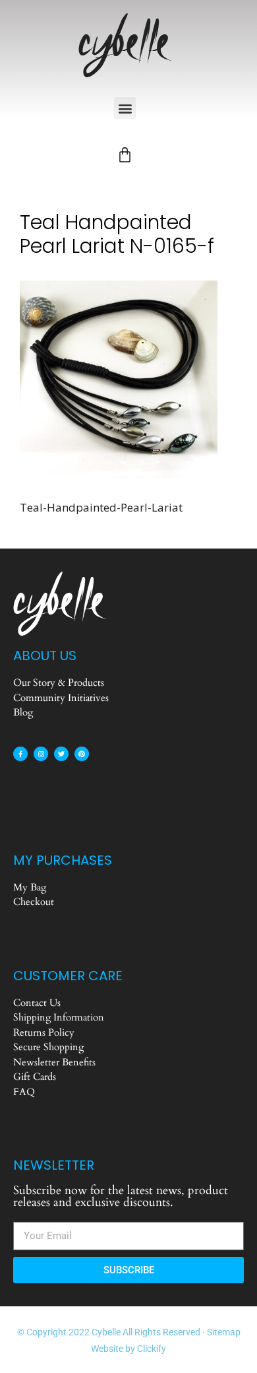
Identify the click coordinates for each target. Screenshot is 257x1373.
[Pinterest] (81, 754)
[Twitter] (61, 754)
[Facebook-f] (20, 754)
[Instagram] (41, 754)
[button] (125, 108)
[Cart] (125, 155)
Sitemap (224, 1332)
